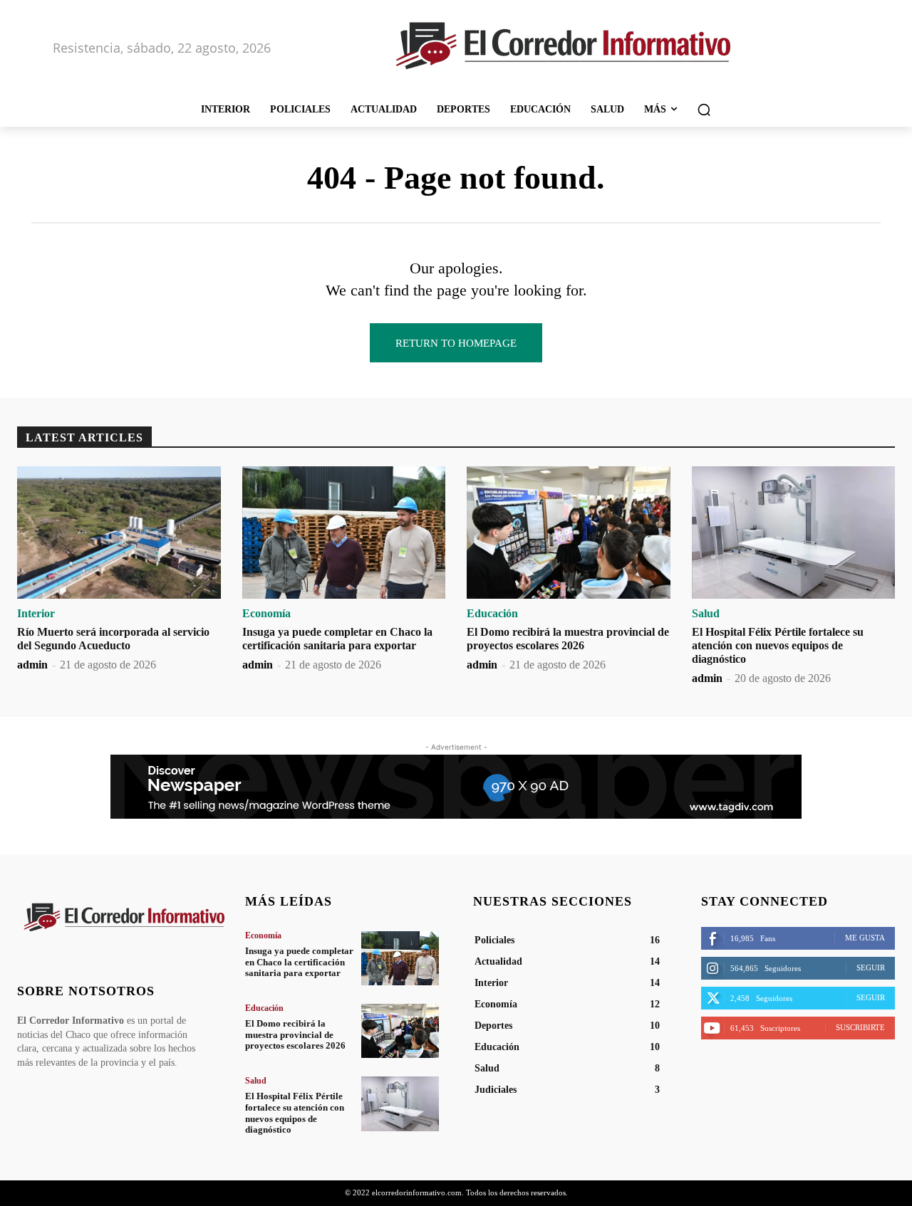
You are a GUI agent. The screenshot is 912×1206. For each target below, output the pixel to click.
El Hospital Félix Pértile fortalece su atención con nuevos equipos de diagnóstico (778, 645)
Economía (266, 613)
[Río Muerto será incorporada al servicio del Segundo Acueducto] (119, 532)
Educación (492, 613)
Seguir (870, 967)
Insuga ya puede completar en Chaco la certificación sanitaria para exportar (299, 961)
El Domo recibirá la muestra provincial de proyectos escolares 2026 (295, 1034)
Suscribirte (860, 1027)
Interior (36, 613)
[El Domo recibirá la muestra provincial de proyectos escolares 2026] (568, 532)
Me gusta (865, 937)
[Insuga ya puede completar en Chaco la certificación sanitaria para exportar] (344, 532)
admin (32, 665)
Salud (706, 613)
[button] (704, 110)
